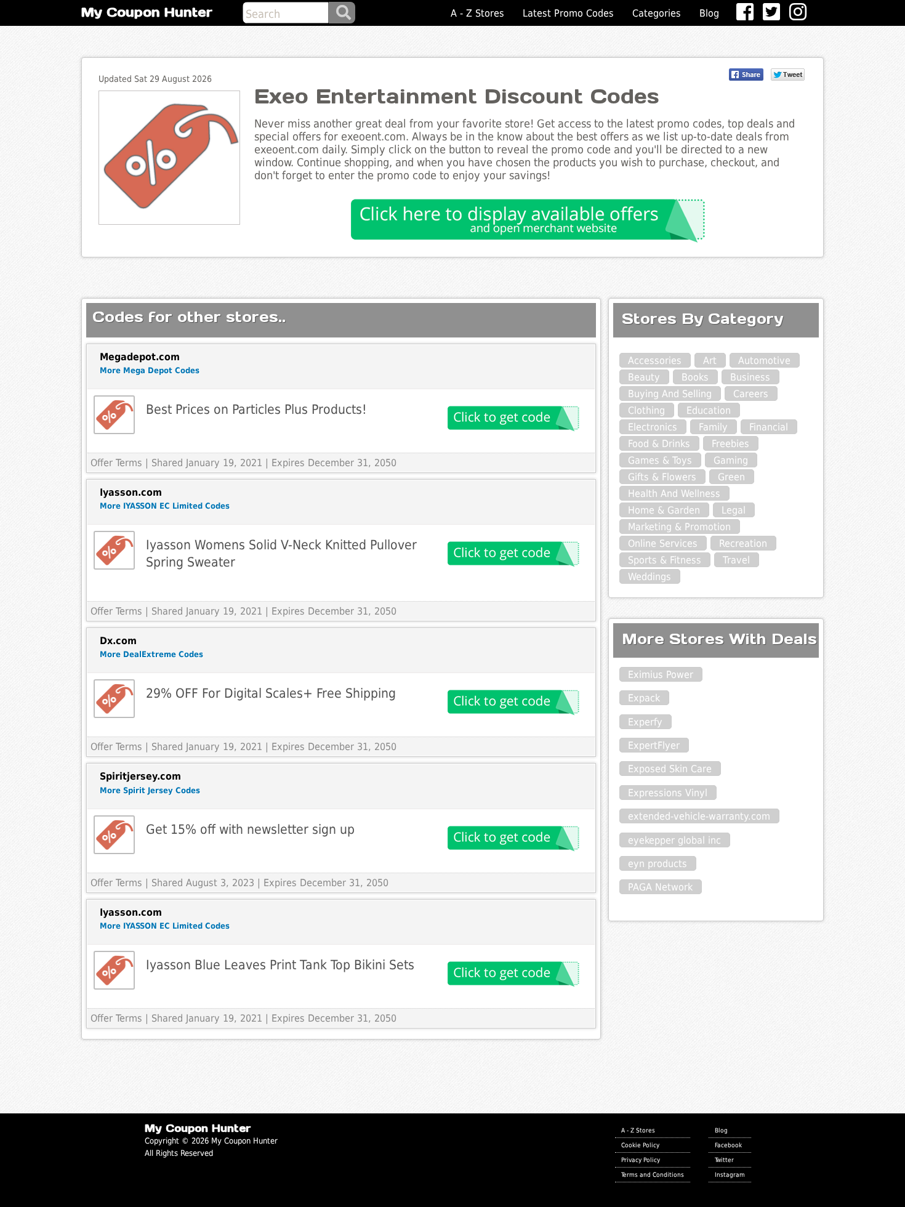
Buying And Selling (670, 394)
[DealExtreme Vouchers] (114, 698)
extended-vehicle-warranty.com (699, 816)
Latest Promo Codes (568, 13)
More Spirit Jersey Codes (150, 790)
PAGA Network (660, 887)
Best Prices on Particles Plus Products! (256, 409)
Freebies (730, 444)
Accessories (655, 360)
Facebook (728, 1144)
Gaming (731, 460)
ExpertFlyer (654, 745)
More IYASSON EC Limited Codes (165, 506)
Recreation (743, 543)
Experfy (645, 722)
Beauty (644, 377)
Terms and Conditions (652, 1174)
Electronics (652, 427)
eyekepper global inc (674, 840)
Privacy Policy (640, 1159)
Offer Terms (116, 463)
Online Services (663, 543)
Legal (734, 510)
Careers (750, 394)
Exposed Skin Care (670, 769)
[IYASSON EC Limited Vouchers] (114, 550)
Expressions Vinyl (667, 793)
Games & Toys (660, 460)
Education (708, 410)
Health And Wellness (674, 493)
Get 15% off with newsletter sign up (250, 829)
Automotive (764, 360)
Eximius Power (660, 674)
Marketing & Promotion (679, 527)
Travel (736, 560)
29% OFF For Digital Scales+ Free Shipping (271, 693)
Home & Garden (664, 510)
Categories (656, 13)
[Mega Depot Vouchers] (114, 414)
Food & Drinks (659, 444)
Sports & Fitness (664, 560)
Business (750, 377)
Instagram (730, 1174)
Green (731, 477)
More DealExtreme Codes (151, 654)
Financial (768, 427)
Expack (644, 698)
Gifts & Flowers (662, 477)
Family (713, 427)
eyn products (657, 864)
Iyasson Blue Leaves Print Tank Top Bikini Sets (280, 964)
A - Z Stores (477, 13)
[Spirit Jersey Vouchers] (114, 834)
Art (710, 360)
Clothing (646, 410)
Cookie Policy (640, 1144)
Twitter (724, 1159)
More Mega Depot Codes (149, 370)
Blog (709, 13)
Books (695, 377)
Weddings (649, 577)
